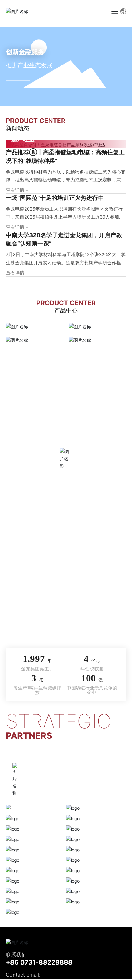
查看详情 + (17, 190)
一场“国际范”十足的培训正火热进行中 (55, 197)
